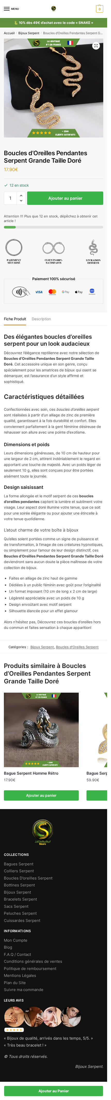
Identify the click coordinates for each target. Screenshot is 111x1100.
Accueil (9, 33)
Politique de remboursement (30, 968)
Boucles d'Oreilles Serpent (77, 647)
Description (41, 319)
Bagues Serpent (18, 863)
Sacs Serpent (16, 906)
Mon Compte (15, 940)
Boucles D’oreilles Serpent (28, 878)
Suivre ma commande (23, 989)
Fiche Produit (15, 319)
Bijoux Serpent (28, 33)
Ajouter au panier (65, 198)
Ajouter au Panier (53, 1091)
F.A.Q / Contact (17, 954)
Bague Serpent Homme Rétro (31, 773)
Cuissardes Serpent (22, 920)
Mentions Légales (20, 975)
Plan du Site (15, 982)
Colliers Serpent (19, 870)
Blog (8, 947)
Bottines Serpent (19, 885)
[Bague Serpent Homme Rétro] (41, 730)
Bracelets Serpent (20, 899)
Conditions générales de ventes (33, 961)
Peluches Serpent (20, 913)
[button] (21, 195)
